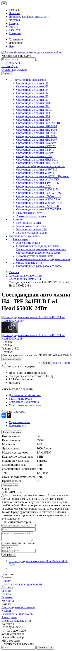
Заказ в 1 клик (62, 362)
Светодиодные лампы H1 (32, 83)
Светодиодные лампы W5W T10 (36, 172)
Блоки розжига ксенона (31, 226)
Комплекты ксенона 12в (31, 229)
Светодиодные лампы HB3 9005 (36, 132)
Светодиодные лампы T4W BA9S (37, 182)
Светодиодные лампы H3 (32, 86)
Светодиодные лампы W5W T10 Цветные (42, 176)
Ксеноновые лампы (28, 222)
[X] (9, 415)
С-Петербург (9, 66)
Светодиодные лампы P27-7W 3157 (38, 209)
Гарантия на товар (20, 398)
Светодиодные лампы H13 (33, 113)
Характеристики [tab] (19, 422)
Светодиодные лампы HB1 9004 (36, 126)
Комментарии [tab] (17, 425)
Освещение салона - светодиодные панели (43, 259)
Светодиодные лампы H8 (32, 96)
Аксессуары (20, 239)
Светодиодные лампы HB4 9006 (36, 136)
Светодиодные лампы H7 (32, 93)
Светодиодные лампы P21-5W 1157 (38, 196)
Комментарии (10, 485)
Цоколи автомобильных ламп (35, 256)
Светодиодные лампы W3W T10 (36, 169)
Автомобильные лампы (31, 216)
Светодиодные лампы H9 (32, 99)
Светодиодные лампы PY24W (35, 149)
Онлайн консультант (14, 69)
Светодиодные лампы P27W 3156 (37, 206)
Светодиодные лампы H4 (32, 89)
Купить (46, 363)
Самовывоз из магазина (24, 401)
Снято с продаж (12, 359)
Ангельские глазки (28, 242)
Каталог (7, 73)
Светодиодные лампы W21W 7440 (38, 199)
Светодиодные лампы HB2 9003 (36, 129)
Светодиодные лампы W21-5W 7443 (39, 202)
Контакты (15, 33)
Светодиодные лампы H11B (34, 109)
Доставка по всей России (25, 395)
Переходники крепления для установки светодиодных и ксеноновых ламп (41, 251)
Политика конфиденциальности (29, 16)
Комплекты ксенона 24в (31, 232)
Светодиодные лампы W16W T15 (37, 179)
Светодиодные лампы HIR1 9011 (37, 159)
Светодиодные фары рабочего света (39, 265)
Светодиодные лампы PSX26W (36, 146)
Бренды (13, 23)
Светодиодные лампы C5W (33, 186)
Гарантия (14, 29)
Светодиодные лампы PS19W (35, 152)
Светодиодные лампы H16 (33, 119)
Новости (14, 13)
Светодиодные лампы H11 (33, 106)
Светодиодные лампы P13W (34, 156)
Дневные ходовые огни (27, 262)
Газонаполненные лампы (25, 236)
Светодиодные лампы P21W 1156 (37, 189)
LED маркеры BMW (29, 212)
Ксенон (17, 219)
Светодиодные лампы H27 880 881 (38, 123)
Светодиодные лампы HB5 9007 (36, 139)
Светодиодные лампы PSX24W (36, 142)
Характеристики (12, 432)
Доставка (14, 19)
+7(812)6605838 (11, 62)
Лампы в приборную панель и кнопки (40, 166)
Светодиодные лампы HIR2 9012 (37, 162)
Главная (14, 9)
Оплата (13, 26)
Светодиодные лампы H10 (33, 103)
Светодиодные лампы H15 (33, 116)
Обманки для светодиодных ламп (37, 246)
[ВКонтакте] (3, 415)
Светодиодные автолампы (29, 79)
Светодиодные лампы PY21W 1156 (38, 192)
